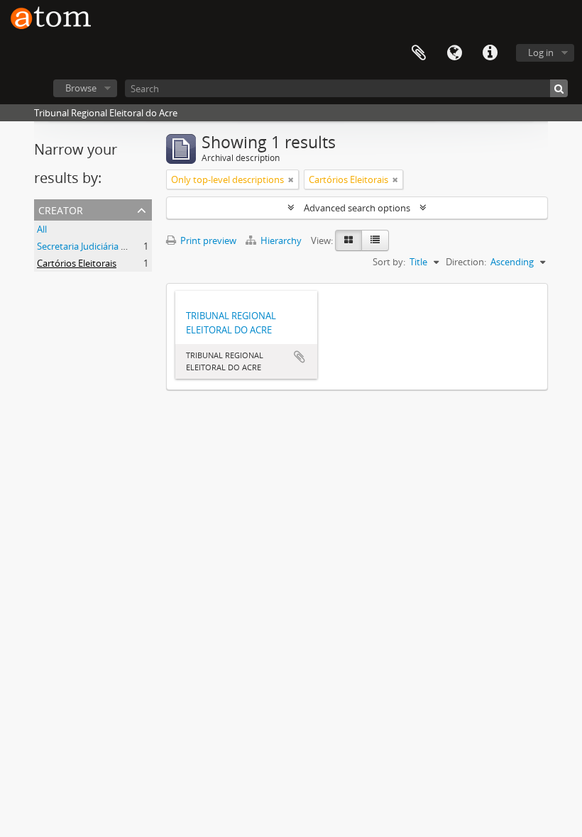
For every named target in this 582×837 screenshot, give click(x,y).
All (42, 229)
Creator (60, 208)
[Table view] (375, 240)
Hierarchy (281, 240)
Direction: (466, 261)
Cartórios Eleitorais (76, 263)
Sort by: (389, 261)
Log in (541, 52)
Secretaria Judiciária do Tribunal (103, 246)
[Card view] (348, 240)
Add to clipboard (299, 357)
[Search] (559, 88)
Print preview (207, 240)
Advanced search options (357, 207)
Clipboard (418, 53)
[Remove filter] (291, 179)
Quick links (489, 53)
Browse (81, 88)
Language (454, 53)
